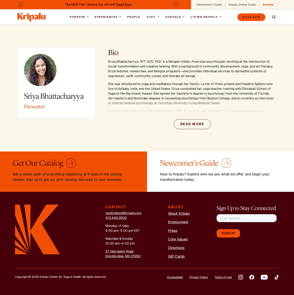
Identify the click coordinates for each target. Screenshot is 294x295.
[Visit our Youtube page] (264, 277)
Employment (178, 222)
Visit (151, 17)
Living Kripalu (204, 17)
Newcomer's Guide (209, 4)
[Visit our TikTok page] (276, 277)
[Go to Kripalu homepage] (37, 229)
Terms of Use (223, 277)
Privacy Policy (199, 277)
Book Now (251, 17)
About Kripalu (179, 213)
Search (272, 17)
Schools (173, 17)
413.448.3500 (116, 218)
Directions (176, 248)
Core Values (178, 239)
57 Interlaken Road (119, 251)
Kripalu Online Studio (242, 4)
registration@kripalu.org (123, 213)
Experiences (106, 17)
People (133, 17)
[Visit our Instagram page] (240, 277)
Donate (268, 4)
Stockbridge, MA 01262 (122, 256)
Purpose (77, 17)
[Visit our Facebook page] (251, 277)
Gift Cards (176, 256)
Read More (192, 124)
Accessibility (175, 277)
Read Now (124, 4)
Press (172, 230)
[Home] (31, 15)
